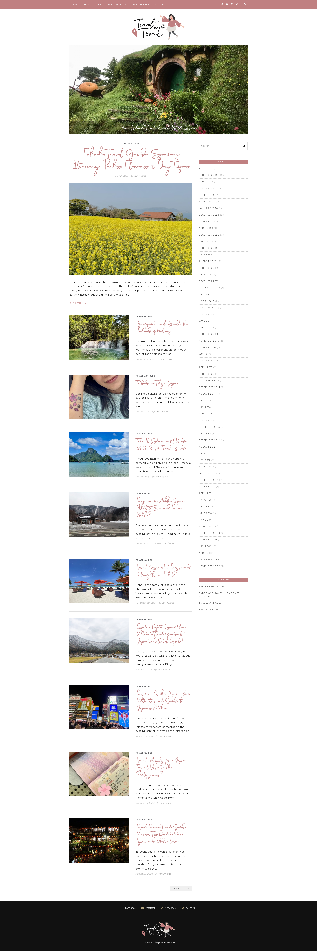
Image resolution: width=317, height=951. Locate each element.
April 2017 (205, 328)
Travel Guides (92, 4)
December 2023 (209, 215)
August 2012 (207, 447)
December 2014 (209, 374)
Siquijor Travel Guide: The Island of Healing (162, 327)
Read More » (78, 303)
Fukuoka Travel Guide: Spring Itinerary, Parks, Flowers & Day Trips (131, 159)
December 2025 (209, 175)
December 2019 (209, 268)
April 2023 (206, 228)
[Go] (245, 4)
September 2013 (209, 427)
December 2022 (209, 235)
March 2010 (206, 526)
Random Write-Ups (212, 587)
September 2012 (209, 440)
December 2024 (209, 188)
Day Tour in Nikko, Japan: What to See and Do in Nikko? (161, 507)
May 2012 (205, 460)
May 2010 (205, 520)
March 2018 (206, 301)
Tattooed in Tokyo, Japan (158, 382)
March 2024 (207, 202)
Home (75, 4)
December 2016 (209, 334)
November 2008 (209, 566)
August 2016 (207, 348)
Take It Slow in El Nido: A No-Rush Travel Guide (162, 444)
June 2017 (205, 321)
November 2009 (209, 533)
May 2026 (205, 169)
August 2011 (207, 487)
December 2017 (209, 314)
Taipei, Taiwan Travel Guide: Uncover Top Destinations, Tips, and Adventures (162, 833)
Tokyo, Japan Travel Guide (159, 127)
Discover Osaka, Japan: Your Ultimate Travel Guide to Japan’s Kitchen (163, 700)
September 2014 (209, 387)
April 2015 (205, 367)
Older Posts (180, 888)
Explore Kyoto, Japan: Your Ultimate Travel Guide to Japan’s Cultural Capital (161, 633)
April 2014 (206, 414)
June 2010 (205, 513)
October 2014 (208, 381)
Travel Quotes (140, 4)
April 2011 (205, 493)
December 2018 (209, 281)
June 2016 (205, 354)
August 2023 (207, 222)
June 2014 (205, 400)
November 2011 (208, 480)
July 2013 (205, 434)
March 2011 (206, 500)
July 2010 (205, 507)
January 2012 (208, 473)
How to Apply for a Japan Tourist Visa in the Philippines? (162, 767)
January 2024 (208, 208)
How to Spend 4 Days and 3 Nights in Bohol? (164, 570)
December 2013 (209, 420)
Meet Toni (160, 4)
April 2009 (206, 553)
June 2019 (205, 275)
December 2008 (209, 560)
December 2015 (209, 361)
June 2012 (205, 454)
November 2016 (209, 341)
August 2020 (208, 261)
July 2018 (205, 294)
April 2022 (206, 241)
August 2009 (208, 540)
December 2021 (209, 248)
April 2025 (206, 182)
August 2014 (207, 394)
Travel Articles (116, 4)
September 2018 (209, 288)
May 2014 (205, 407)
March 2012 (206, 467)
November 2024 (209, 195)
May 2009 (205, 546)
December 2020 (209, 255)
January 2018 (208, 308)
